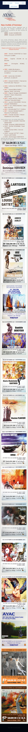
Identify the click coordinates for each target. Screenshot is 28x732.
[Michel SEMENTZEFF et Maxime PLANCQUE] (14, 411)
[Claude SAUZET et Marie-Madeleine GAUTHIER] (14, 375)
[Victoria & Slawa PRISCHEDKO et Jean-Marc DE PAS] (14, 483)
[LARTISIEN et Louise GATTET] (14, 193)
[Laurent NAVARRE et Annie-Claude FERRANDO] (14, 519)
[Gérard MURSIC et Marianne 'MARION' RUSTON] (14, 704)
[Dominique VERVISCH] (14, 157)
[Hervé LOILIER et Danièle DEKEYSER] (14, 338)
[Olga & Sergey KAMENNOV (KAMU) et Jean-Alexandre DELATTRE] (14, 593)
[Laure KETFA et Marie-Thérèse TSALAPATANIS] (14, 555)
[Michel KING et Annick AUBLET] (14, 230)
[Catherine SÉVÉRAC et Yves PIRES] (14, 666)
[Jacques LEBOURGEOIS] (14, 302)
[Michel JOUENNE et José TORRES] (14, 266)
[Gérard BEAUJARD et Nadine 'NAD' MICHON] (14, 629)
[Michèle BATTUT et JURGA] (14, 447)
